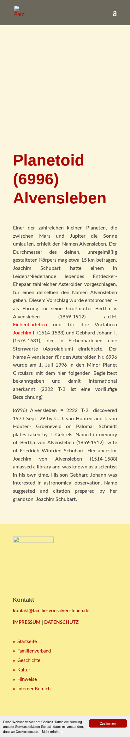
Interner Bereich (33, 689)
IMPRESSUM (26, 622)
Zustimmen (108, 723)
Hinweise (27, 679)
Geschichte (28, 660)
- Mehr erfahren (51, 731)
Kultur (23, 670)
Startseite (27, 641)
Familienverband (34, 651)
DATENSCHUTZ (61, 622)
